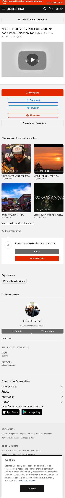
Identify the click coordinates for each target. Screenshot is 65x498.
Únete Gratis (37, 258)
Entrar (59, 8)
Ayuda (38, 450)
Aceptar (32, 488)
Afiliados (5, 454)
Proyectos (13, 433)
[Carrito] (51, 9)
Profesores (30, 454)
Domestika (6, 450)
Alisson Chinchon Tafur (30, 33)
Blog (32, 450)
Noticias (25, 450)
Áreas (5, 391)
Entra (37, 251)
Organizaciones (17, 454)
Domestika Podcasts (10, 438)
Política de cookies (27, 480)
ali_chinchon (30, 138)
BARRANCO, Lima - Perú (13, 215)
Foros (30, 433)
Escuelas (48, 433)
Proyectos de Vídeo (14, 281)
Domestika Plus (27, 438)
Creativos (38, 433)
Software (8, 397)
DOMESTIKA (15, 9)
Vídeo (5, 356)
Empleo (23, 433)
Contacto (16, 450)
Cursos (5, 433)
